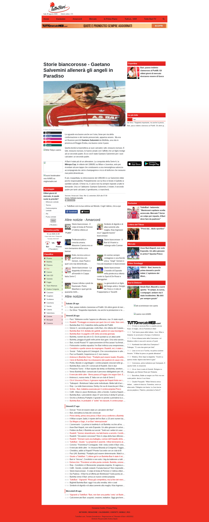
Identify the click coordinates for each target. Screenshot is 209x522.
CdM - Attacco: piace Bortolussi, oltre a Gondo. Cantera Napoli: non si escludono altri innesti (109, 392)
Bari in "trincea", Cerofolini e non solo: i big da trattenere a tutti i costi (99, 459)
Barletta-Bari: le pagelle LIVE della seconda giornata (92, 334)
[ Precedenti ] (53, 249)
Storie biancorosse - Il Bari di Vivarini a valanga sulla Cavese (113, 242)
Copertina (132, 63)
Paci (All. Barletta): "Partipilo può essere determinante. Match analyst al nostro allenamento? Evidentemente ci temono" (121, 453)
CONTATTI (114, 512)
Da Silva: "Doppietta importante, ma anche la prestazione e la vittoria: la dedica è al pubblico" (109, 310)
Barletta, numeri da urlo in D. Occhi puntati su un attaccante (95, 337)
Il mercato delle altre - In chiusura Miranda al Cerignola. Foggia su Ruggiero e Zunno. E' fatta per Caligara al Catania (119, 448)
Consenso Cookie (98, 508)
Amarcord (74, 196)
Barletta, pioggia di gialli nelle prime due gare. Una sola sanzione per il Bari (102, 340)
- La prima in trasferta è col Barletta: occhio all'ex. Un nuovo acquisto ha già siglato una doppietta (116, 424)
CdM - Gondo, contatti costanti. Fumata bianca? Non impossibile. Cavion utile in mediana (108, 468)
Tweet (86, 212)
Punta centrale (51, 217)
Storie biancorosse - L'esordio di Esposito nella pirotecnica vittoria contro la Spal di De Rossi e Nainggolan (110, 273)
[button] (53, 220)
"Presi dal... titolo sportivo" (152, 229)
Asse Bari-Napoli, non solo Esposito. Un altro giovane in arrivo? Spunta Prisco (103, 427)
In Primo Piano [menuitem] (110, 19)
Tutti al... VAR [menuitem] (131, 19)
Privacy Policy (111, 508)
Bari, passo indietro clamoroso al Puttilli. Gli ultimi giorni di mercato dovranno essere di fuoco (109, 307)
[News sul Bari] (59, 7)
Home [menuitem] (46, 19)
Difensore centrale (52, 202)
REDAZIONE (92, 512)
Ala (47, 214)
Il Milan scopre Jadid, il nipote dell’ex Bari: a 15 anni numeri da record (99, 419)
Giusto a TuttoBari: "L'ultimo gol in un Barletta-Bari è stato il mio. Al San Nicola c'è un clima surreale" (112, 456)
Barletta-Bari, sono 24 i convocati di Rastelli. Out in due (93, 366)
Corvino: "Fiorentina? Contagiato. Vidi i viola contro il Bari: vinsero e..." (100, 445)
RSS (128, 512)
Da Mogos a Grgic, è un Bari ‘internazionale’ (89, 422)
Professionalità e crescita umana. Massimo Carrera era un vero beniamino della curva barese (79, 245)
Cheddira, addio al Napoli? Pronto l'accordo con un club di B (95, 451)
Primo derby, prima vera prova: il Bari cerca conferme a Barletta (97, 416)
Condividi (72, 212)
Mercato (131, 244)
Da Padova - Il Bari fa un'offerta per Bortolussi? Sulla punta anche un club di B (103, 474)
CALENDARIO (104, 512)
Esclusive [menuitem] (60, 19)
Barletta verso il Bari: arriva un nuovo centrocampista (92, 477)
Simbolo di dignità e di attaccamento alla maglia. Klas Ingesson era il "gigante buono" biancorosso (110, 230)
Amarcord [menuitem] (77, 19)
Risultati (53, 225)
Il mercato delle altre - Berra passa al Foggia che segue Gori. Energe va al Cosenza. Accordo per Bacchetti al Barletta (120, 375)
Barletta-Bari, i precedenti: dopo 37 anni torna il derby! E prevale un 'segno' (102, 395)
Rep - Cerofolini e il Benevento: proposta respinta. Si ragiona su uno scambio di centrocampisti (110, 465)
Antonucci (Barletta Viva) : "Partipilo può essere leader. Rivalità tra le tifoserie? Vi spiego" (108, 357)
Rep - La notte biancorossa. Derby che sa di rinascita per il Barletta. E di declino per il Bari (108, 386)
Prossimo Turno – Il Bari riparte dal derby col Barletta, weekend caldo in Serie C (104, 369)
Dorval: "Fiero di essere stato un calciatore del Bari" (92, 410)
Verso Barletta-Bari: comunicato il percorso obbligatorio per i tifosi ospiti (100, 372)
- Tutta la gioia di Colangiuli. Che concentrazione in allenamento (100, 351)
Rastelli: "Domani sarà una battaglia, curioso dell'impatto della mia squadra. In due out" (107, 439)
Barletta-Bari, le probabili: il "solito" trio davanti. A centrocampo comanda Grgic (103, 401)
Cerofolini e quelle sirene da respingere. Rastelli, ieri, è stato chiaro (98, 348)
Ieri (134, 119)
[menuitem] (163, 19)
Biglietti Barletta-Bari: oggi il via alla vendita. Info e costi (93, 483)
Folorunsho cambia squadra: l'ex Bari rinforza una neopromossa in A (99, 345)
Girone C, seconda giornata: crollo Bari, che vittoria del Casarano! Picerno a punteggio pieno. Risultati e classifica (118, 328)
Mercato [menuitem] (93, 19)
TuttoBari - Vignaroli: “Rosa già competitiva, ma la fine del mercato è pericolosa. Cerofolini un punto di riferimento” (118, 480)
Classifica (48, 254)
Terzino (48, 205)
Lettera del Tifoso (136, 225)
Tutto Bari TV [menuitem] (150, 19)
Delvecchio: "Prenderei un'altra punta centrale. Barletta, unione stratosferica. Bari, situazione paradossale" (115, 462)
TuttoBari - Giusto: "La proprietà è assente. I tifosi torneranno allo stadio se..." (102, 442)
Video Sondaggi (135, 263)
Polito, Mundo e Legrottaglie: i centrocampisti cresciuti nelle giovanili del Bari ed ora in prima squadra (113, 363)
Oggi (129, 119)
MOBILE (122, 512)
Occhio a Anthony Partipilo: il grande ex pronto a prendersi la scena (98, 398)
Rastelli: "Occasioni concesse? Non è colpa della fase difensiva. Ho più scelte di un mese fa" (109, 436)
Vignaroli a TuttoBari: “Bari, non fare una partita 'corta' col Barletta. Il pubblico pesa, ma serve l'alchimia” (114, 495)
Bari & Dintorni (135, 283)
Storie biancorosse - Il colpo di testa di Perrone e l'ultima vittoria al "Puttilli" (101, 471)
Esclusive (132, 203)
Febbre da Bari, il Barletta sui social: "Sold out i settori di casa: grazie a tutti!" (102, 430)
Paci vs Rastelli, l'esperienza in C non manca (89, 354)
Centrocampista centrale (51, 209)
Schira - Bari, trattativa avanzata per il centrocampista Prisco (95, 389)
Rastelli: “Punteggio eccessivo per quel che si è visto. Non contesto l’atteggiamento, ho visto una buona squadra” (118, 322)
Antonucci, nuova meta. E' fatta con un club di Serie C (92, 377)
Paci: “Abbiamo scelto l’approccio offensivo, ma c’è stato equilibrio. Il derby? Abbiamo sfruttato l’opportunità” (116, 319)
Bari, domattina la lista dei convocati (85, 413)
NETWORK (83, 512)
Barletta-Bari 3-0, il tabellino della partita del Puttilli (91, 325)
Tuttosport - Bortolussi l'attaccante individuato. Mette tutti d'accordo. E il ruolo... (103, 383)
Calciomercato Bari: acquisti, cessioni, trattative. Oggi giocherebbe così (100, 498)
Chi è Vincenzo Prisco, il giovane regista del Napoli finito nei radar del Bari (102, 380)
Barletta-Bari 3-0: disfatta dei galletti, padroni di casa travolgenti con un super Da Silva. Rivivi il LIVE (112, 331)
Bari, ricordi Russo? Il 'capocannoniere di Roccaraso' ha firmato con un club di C (104, 343)
